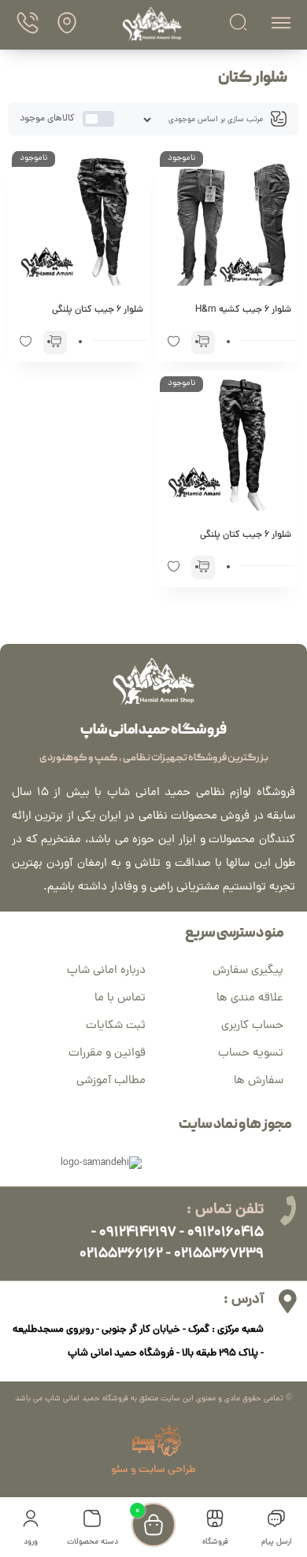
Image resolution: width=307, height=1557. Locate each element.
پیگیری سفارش (248, 971)
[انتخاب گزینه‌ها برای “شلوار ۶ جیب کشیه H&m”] (203, 342)
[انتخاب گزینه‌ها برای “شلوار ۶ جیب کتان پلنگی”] (55, 342)
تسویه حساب (250, 1054)
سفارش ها (258, 1081)
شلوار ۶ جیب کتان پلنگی (97, 310)
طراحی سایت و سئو (153, 1470)
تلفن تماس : (225, 1210)
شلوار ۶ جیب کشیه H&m (243, 310)
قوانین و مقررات (107, 1054)
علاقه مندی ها (249, 998)
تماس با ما (120, 998)
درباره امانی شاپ (106, 971)
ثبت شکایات (116, 1026)
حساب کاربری (252, 1026)
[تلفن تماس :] (287, 1210)
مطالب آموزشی (111, 1081)
